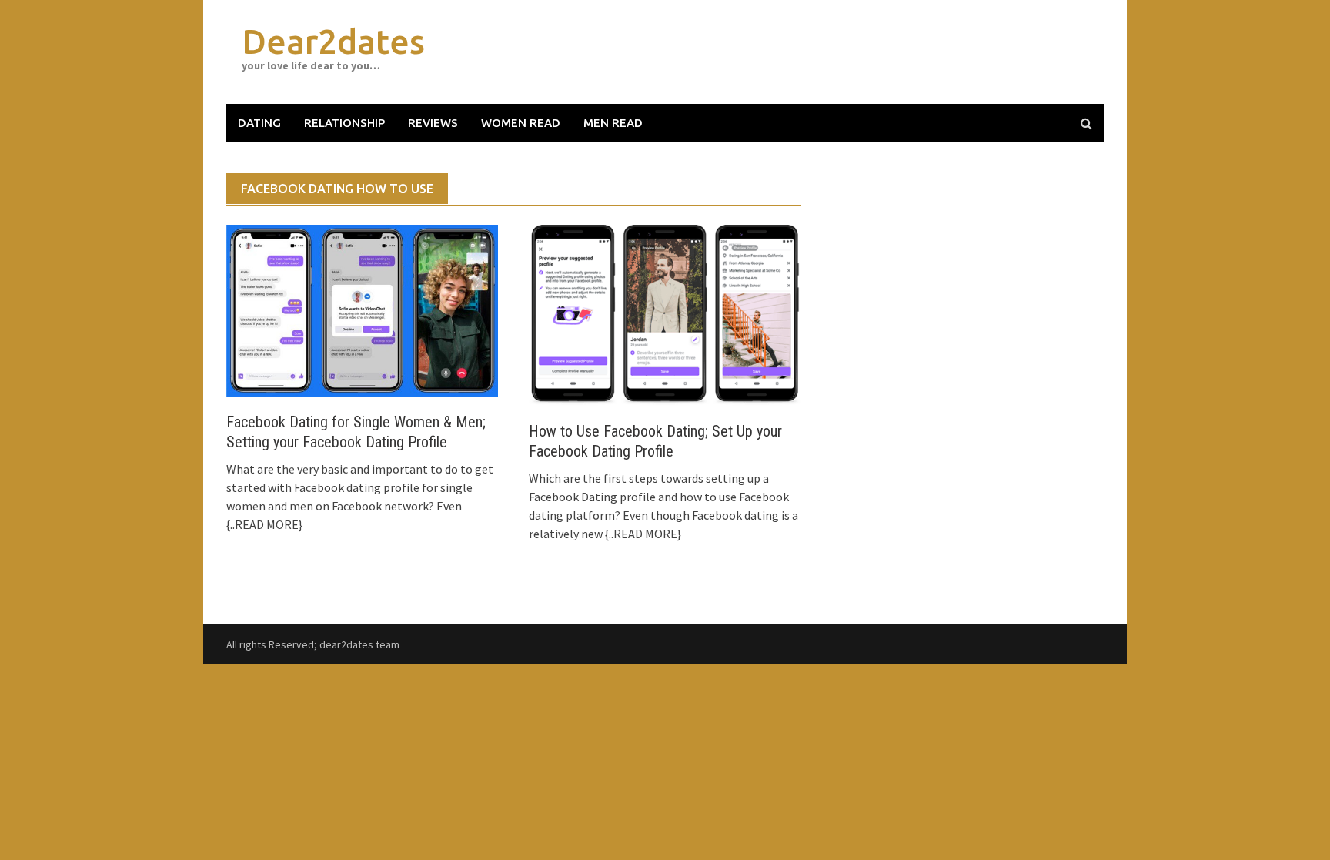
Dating (259, 122)
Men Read (613, 122)
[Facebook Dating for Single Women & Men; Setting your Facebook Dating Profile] (362, 308)
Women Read (520, 122)
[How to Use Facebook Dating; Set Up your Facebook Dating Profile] (664, 314)
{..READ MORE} (264, 524)
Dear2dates (333, 41)
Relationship (344, 122)
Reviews (433, 122)
